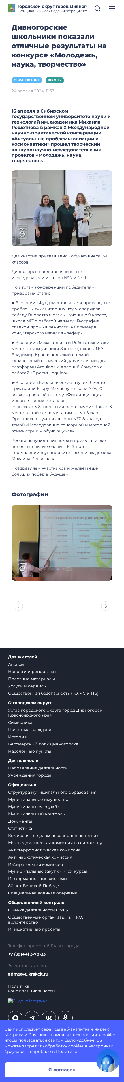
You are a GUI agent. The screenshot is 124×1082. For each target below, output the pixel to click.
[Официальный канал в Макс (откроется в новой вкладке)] (15, 1018)
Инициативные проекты (34, 929)
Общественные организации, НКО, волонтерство (45, 920)
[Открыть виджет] (107, 1060)
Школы (55, 80)
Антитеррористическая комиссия (44, 850)
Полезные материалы (31, 678)
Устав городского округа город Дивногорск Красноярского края (55, 713)
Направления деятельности (38, 768)
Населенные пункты (29, 751)
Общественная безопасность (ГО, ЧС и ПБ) (53, 693)
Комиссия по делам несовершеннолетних (53, 835)
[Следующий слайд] (105, 606)
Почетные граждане (29, 729)
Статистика (20, 828)
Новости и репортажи (32, 671)
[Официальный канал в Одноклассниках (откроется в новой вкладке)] (65, 1018)
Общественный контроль (36, 902)
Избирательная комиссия (35, 864)
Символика (20, 722)
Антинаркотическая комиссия (40, 857)
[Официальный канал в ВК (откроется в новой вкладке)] (49, 1018)
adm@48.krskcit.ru (28, 974)
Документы (20, 821)
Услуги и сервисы (27, 686)
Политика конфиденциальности (31, 989)
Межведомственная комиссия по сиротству (55, 842)
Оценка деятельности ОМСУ (38, 910)
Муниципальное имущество (38, 799)
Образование (27, 80)
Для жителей (22, 657)
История (17, 736)
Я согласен (62, 1069)
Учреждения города (29, 775)
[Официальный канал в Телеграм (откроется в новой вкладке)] (32, 1018)
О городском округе (30, 702)
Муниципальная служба (33, 806)
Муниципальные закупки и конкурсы (47, 871)
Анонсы (16, 664)
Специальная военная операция (42, 893)
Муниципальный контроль (36, 813)
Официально (22, 784)
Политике (66, 1051)
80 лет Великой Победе (33, 885)
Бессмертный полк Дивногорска (43, 744)
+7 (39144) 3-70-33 (27, 954)
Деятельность (23, 760)
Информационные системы (37, 878)
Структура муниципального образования (52, 792)
